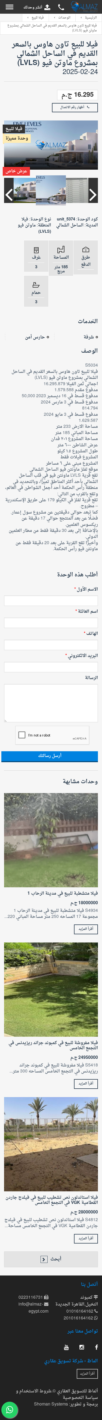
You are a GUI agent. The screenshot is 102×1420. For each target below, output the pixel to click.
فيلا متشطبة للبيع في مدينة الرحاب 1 (62, 893)
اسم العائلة (88, 611)
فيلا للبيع (38, 17)
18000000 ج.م (84, 903)
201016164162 (79, 1318)
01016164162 (80, 1311)
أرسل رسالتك (49, 756)
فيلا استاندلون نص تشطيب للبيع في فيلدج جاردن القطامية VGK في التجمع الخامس (51, 1200)
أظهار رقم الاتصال (72, 107)
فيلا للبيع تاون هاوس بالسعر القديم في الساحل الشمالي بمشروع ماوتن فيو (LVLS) (52, 28)
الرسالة (91, 678)
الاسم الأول (87, 589)
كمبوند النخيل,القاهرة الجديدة (76, 1301)
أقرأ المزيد (86, 929)
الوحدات (64, 17)
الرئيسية (91, 17)
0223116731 (31, 1297)
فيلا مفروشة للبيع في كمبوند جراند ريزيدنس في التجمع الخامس (53, 1046)
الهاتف (92, 634)
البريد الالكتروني (83, 656)
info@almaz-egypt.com (33, 1308)
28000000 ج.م (84, 1212)
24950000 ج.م (84, 1057)
